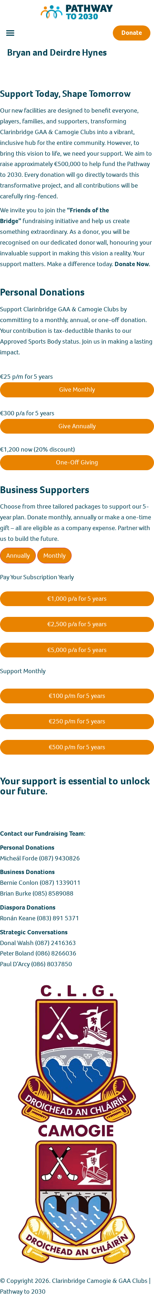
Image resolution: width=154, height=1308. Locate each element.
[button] (10, 33)
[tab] (18, 555)
